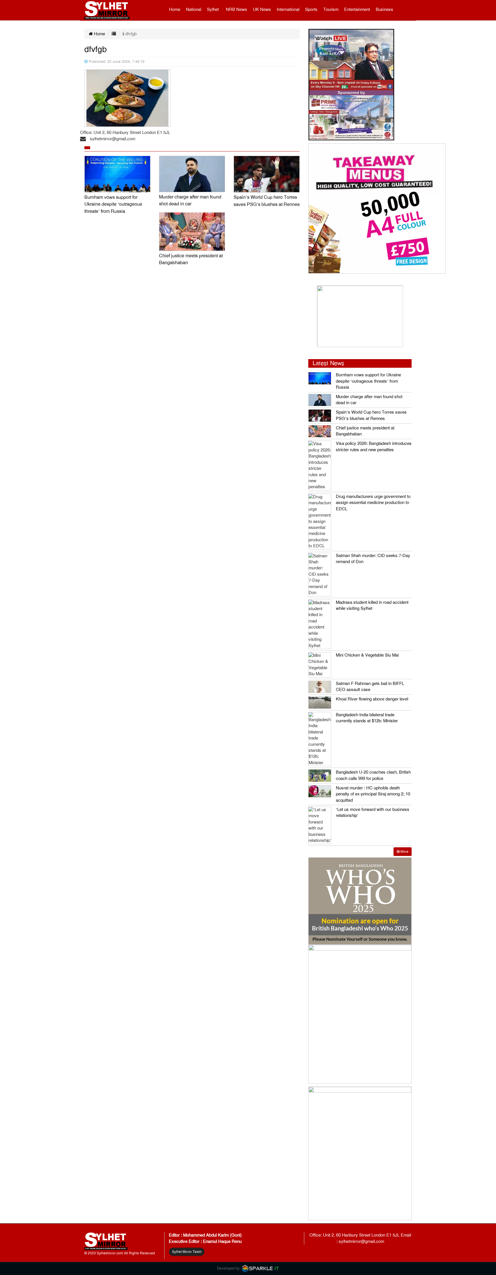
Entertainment (357, 9)
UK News (262, 9)
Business (384, 9)
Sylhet (213, 9)
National (193, 9)
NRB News (236, 9)
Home (174, 9)
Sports (311, 9)
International (288, 9)
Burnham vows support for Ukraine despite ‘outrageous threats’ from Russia (113, 204)
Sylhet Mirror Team (187, 1252)
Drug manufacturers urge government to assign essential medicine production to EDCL (373, 502)
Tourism (330, 9)
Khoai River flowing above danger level (372, 699)
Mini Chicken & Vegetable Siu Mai (367, 655)
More (404, 852)
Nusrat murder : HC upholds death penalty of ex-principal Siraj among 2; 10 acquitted (373, 794)
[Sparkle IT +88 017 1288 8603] (260, 1268)
